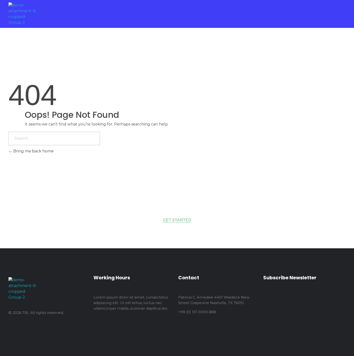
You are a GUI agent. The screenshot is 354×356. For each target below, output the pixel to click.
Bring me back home (33, 151)
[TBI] (23, 13)
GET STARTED (177, 220)
